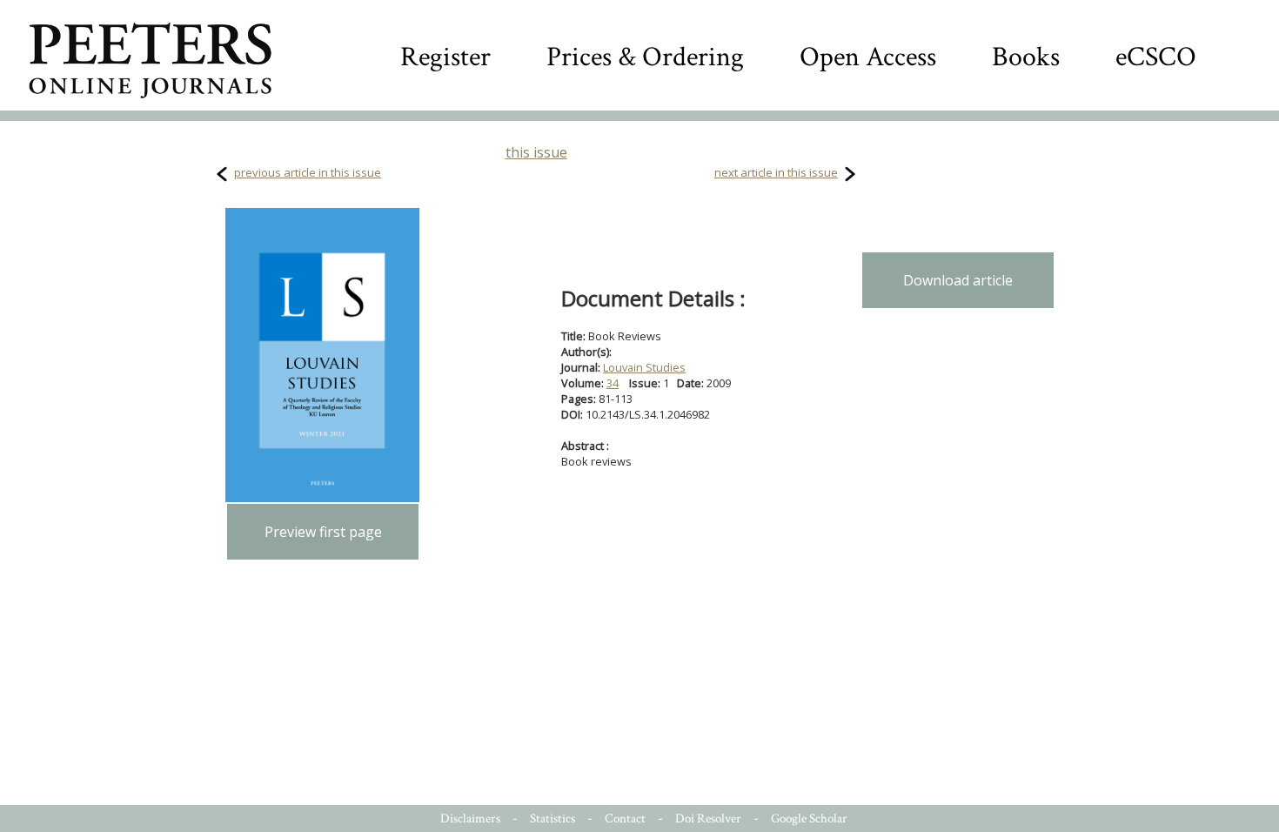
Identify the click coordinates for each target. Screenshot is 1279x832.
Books (1026, 57)
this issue (536, 152)
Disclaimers (470, 818)
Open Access (868, 57)
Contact (625, 818)
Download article (958, 280)
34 (612, 383)
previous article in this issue (307, 172)
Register (445, 57)
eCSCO (1155, 57)
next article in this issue (776, 172)
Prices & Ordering (645, 57)
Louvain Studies (644, 367)
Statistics (552, 818)
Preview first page (323, 531)
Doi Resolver (708, 818)
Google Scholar (809, 818)
